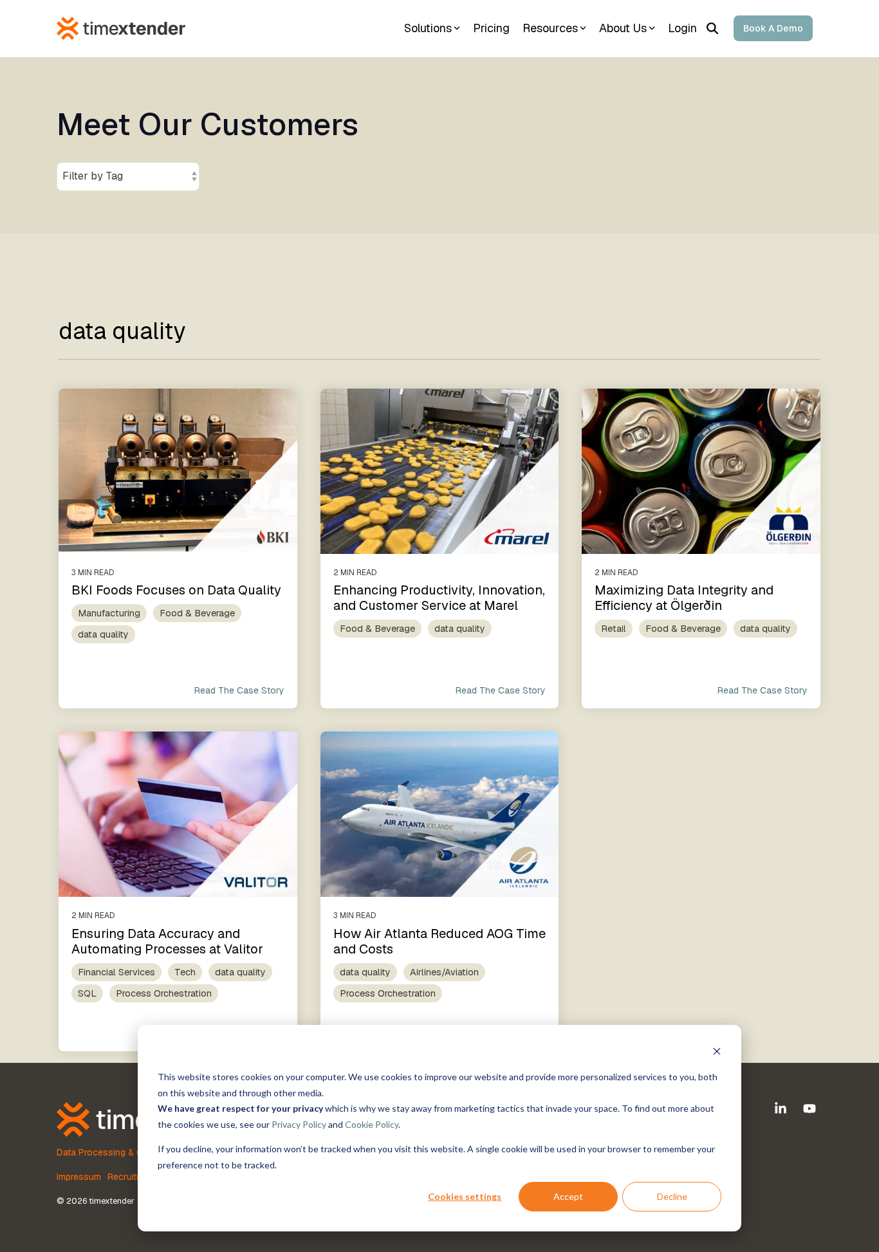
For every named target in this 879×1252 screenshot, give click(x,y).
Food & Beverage (197, 613)
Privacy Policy (299, 1124)
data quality (103, 634)
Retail (613, 628)
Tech (185, 972)
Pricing (491, 28)
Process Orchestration (164, 993)
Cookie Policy (371, 1124)
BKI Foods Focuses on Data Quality (176, 590)
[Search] (712, 28)
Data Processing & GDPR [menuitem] (109, 1152)
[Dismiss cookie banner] (716, 1053)
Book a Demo (773, 28)
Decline (672, 1196)
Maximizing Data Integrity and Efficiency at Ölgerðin (684, 598)
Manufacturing (109, 613)
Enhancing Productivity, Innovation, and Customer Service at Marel (439, 598)
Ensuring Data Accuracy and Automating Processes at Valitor (167, 941)
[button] (782, 1109)
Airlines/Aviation (444, 972)
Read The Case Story (239, 690)
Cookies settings (464, 1196)
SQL (87, 993)
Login (682, 28)
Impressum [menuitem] (79, 1177)
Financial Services (116, 972)
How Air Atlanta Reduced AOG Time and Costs (439, 941)
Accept (568, 1196)
